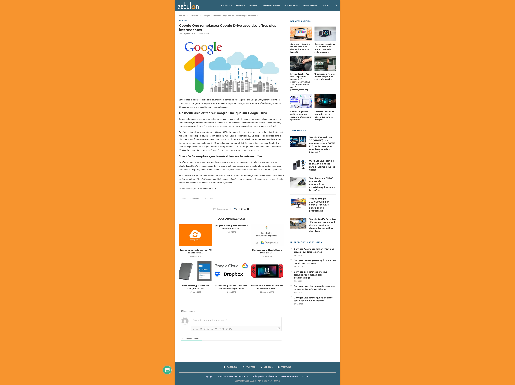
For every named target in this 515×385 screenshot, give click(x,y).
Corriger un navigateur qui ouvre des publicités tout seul (315, 262)
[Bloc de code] (220, 328)
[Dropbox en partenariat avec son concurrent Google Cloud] (231, 271)
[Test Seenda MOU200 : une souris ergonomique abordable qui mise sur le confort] (298, 182)
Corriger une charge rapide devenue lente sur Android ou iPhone (314, 287)
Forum (326, 5)
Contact (306, 376)
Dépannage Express (271, 5)
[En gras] (193, 328)
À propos (209, 376)
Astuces (239, 5)
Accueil (182, 16)
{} (227, 329)
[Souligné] (201, 328)
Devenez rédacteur (289, 376)
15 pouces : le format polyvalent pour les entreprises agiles (324, 76)
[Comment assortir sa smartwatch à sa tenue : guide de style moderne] (325, 34)
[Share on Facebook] (239, 209)
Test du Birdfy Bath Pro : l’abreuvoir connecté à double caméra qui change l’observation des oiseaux (322, 225)
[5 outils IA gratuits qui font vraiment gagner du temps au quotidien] (301, 101)
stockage (209, 198)
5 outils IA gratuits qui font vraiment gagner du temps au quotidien (300, 116)
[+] (230, 329)
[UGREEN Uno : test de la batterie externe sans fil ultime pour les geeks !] (298, 164)
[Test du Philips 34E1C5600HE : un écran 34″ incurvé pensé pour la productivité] (298, 202)
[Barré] (205, 328)
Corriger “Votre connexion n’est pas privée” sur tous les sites (314, 250)
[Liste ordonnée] (208, 328)
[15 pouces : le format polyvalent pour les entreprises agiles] (325, 63)
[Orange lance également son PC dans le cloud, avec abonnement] (195, 235)
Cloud (183, 198)
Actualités (225, 5)
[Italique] (197, 328)
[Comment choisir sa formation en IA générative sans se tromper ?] (325, 101)
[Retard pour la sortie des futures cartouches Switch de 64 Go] (267, 271)
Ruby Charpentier (188, 34)
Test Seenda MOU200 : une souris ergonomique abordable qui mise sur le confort (322, 184)
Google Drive (195, 198)
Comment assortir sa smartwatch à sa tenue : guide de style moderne (324, 48)
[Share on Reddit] (245, 209)
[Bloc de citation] (216, 328)
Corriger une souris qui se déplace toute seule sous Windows (313, 299)
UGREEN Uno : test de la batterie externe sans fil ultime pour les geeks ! (322, 165)
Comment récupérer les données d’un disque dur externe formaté (300, 48)
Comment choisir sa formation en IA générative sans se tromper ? (324, 116)
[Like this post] (236, 209)
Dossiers (253, 5)
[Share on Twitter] (242, 209)
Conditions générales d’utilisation (233, 376)
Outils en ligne (310, 5)
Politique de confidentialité (265, 376)
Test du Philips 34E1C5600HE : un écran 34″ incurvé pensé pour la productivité (319, 204)
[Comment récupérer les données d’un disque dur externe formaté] (301, 34)
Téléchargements (291, 5)
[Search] (336, 5)
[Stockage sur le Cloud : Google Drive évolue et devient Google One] (267, 235)
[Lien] (223, 328)
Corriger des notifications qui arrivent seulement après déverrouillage (310, 275)
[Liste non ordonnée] (212, 328)
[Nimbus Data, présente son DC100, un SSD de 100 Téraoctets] (195, 271)
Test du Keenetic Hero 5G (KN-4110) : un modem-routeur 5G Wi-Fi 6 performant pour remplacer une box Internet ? (322, 145)
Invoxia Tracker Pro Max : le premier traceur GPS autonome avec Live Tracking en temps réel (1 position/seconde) (300, 82)
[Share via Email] (248, 209)
